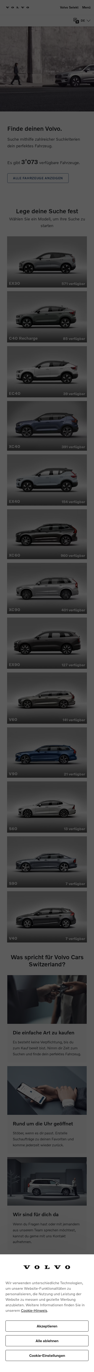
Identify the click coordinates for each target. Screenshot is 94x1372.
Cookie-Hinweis (34, 1310)
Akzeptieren (47, 1326)
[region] (47, 1313)
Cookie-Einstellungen (47, 1355)
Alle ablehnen (47, 1340)
